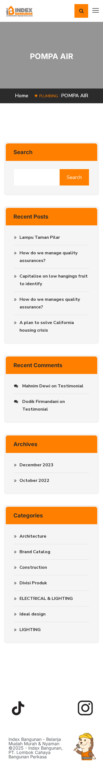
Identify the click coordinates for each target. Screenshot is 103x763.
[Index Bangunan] (19, 10)
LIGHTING (30, 630)
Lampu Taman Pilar (40, 237)
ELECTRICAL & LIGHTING (46, 599)
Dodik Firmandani (40, 402)
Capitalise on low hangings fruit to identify (54, 280)
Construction (33, 567)
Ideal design (33, 614)
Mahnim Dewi (36, 386)
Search (22, 152)
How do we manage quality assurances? (48, 257)
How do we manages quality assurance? (50, 303)
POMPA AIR (74, 95)
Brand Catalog (35, 552)
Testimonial (70, 386)
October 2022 (34, 481)
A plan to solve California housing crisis (47, 326)
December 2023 (37, 465)
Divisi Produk (33, 583)
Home (23, 95)
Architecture (33, 536)
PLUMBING (48, 96)
